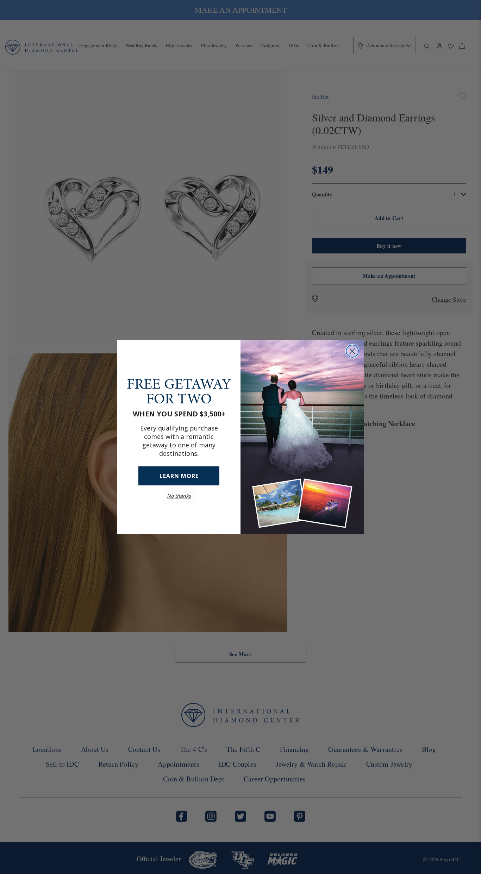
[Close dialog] (352, 351)
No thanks (179, 495)
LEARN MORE (179, 476)
